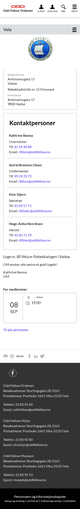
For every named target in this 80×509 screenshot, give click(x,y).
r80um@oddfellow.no (34, 181)
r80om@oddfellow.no (34, 152)
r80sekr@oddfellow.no (35, 211)
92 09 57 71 (23, 206)
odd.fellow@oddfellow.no (32, 409)
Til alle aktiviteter (16, 330)
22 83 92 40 (24, 404)
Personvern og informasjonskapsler (40, 496)
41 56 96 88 (23, 147)
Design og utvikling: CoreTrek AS (21, 501)
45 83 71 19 (23, 235)
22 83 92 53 (24, 475)
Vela (7, 29)
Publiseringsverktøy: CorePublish (58, 501)
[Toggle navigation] (74, 29)
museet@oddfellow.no (29, 480)
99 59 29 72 (23, 176)
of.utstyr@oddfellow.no (30, 445)
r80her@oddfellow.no (35, 240)
